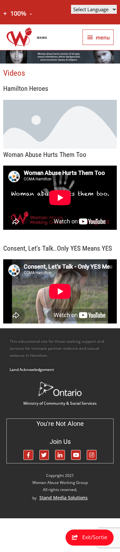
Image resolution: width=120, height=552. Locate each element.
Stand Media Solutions (63, 498)
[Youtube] (76, 455)
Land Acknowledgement (32, 369)
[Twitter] (44, 455)
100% (18, 13)
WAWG (42, 37)
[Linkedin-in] (60, 455)
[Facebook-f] (28, 455)
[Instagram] (92, 455)
